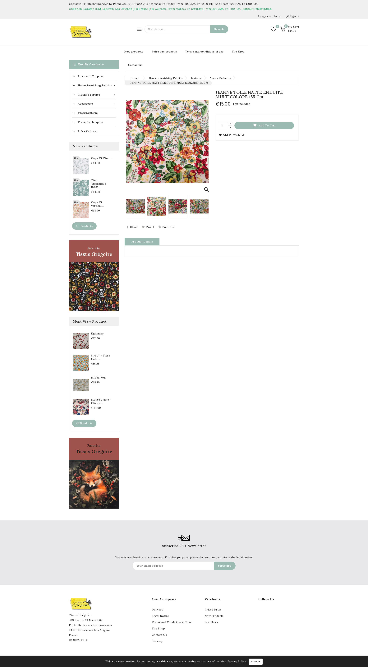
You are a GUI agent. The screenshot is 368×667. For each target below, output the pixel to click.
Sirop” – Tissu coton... (100, 357)
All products (84, 226)
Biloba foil (98, 377)
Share (134, 227)
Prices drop (213, 609)
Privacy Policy (237, 661)
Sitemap (157, 641)
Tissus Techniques (90, 122)
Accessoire (97, 104)
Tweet (150, 227)
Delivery (157, 609)
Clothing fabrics (97, 95)
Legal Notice (160, 616)
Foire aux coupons (164, 51)
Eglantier (97, 333)
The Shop (238, 51)
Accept (255, 661)
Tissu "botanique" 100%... (99, 184)
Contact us (135, 65)
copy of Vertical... (97, 204)
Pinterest (168, 227)
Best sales (211, 622)
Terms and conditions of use (204, 51)
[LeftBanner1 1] (94, 473)
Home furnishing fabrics (97, 85)
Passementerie (88, 113)
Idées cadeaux (88, 131)
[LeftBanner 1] (94, 275)
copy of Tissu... (101, 158)
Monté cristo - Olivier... (101, 401)
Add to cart (264, 125)
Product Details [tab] (142, 241)
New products (133, 51)
